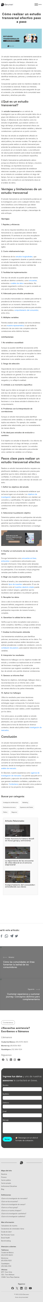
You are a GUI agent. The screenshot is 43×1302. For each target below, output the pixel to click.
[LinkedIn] (21, 1288)
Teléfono (6, 1103)
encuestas (33, 280)
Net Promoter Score (7, 1235)
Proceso (3, 1177)
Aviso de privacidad (21, 1297)
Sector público (6, 1180)
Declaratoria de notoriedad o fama (12, 1229)
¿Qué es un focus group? (9, 1207)
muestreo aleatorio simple (24, 587)
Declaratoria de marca (9, 807)
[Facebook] (12, 1288)
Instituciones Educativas (9, 1186)
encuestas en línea (29, 558)
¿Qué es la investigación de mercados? (14, 1198)
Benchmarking (6, 1241)
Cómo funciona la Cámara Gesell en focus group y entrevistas (19, 840)
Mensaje (6, 1120)
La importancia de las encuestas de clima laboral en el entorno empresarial (19, 863)
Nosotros (4, 1174)
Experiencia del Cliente (26, 807)
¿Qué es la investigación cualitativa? (13, 1216)
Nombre (5, 1085)
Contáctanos (13, 784)
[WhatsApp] (6, 936)
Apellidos (6, 1094)
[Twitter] (16, 936)
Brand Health (5, 1238)
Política (5, 812)
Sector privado (6, 1183)
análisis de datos (17, 283)
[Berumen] (7, 4)
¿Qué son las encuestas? (9, 1201)
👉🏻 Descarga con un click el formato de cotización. (27, 1139)
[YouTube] (30, 1288)
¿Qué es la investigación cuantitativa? (13, 1214)
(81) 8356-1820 (15, 1046)
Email (4, 1111)
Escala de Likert (6, 1232)
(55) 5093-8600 (22, 1042)
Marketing (25, 802)
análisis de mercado (8, 768)
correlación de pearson (9, 648)
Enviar (7, 1139)
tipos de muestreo (15, 584)
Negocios (14, 812)
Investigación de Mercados (10, 802)
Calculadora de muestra (9, 1226)
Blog (2, 1189)
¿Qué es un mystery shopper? (11, 1210)
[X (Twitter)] (17, 1288)
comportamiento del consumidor (26, 310)
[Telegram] (12, 936)
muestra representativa (15, 325)
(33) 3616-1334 (16, 1049)
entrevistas (5, 561)
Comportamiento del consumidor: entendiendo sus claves (20, 886)
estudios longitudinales (24, 256)
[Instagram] (26, 1288)
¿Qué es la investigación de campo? (13, 1204)
